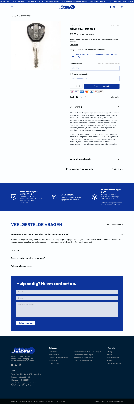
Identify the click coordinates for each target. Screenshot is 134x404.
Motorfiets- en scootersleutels (84, 358)
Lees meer (74, 45)
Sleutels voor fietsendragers (83, 355)
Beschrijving (76, 106)
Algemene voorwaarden (115, 401)
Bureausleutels (54, 355)
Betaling (109, 352)
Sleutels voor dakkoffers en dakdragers (87, 352)
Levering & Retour (113, 358)
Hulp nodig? (115, 97)
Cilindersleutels (54, 363)
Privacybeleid (100, 401)
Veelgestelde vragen (114, 363)
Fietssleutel (75, 25)
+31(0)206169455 (24, 377)
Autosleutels (53, 360)
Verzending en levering (81, 159)
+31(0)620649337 (25, 380)
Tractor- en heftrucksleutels (83, 360)
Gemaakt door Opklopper (53, 401)
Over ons (110, 360)
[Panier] (122, 7)
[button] (114, 7)
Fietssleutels (53, 352)
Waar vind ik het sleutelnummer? (109, 64)
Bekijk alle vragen (114, 224)
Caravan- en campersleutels (58, 358)
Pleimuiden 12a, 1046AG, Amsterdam (28, 374)
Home (13, 16)
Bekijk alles (116, 169)
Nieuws (109, 355)
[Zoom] (36, 45)
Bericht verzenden (26, 323)
